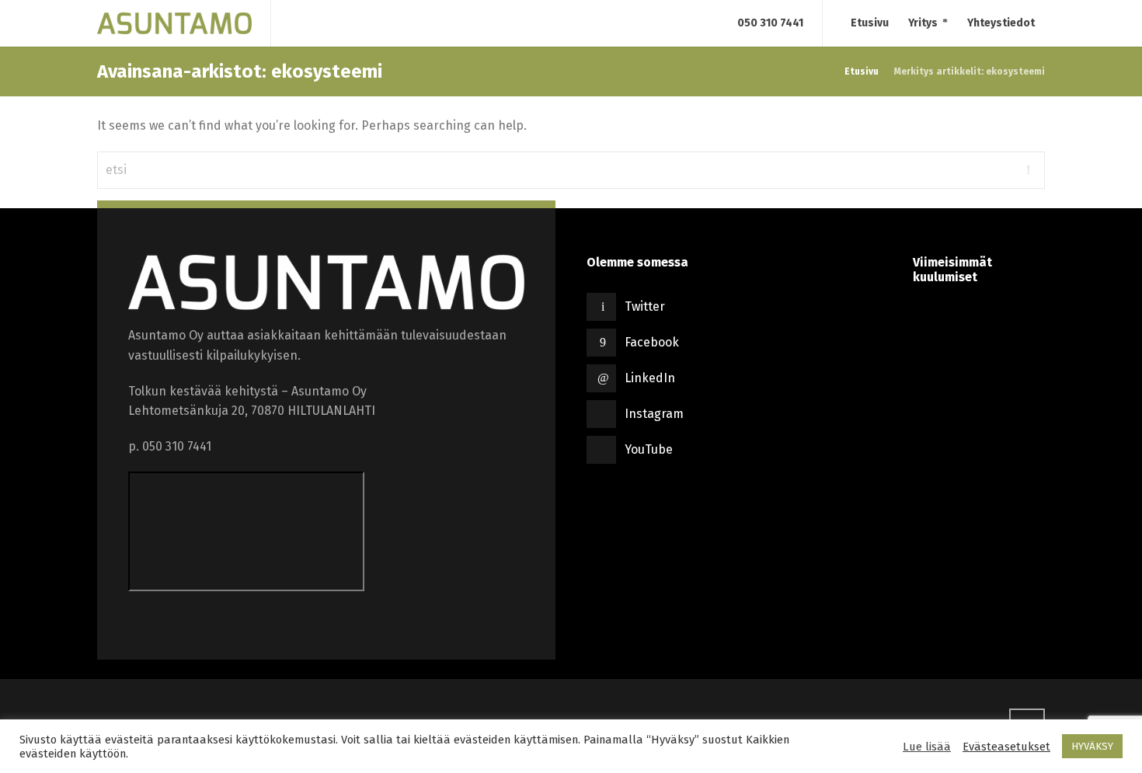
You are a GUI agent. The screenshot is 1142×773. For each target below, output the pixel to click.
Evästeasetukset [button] (1006, 747)
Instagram (654, 413)
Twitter (645, 306)
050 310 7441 (770, 23)
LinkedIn (650, 378)
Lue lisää (927, 747)
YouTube (649, 449)
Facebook (652, 342)
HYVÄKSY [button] (1092, 746)
